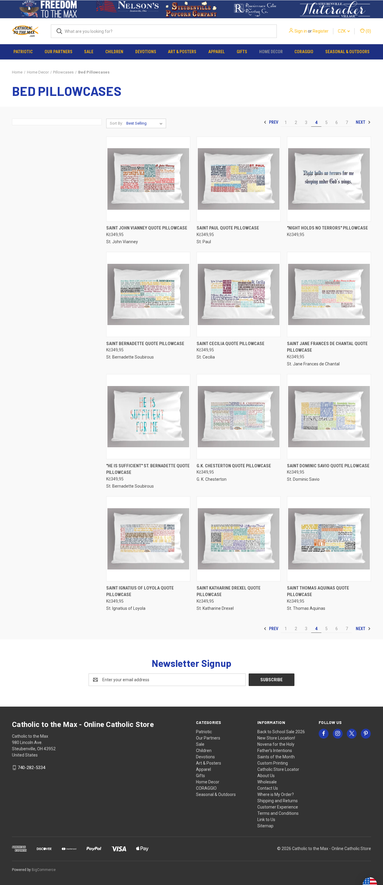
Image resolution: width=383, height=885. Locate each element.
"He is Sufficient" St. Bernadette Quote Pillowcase (148, 469)
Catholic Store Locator (278, 769)
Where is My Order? (275, 794)
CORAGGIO (303, 51)
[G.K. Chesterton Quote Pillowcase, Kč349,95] (238, 416)
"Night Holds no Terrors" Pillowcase (327, 228)
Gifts (242, 51)
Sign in (300, 31)
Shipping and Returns (277, 800)
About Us (266, 775)
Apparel (216, 51)
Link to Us (266, 819)
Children (114, 51)
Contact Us (267, 788)
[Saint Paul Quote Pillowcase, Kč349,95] (238, 179)
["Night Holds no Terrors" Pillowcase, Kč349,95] (329, 179)
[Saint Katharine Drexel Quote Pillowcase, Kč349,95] (238, 538)
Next (361, 122)
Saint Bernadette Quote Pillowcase (145, 343)
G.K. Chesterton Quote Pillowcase (234, 465)
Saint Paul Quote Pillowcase (228, 228)
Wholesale (267, 782)
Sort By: (116, 123)
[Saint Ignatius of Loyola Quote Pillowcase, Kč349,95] (148, 538)
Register (321, 31)
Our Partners (58, 51)
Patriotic (23, 51)
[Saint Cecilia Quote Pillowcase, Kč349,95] (238, 294)
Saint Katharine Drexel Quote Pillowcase (229, 591)
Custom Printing (272, 763)
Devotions (145, 51)
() (368, 31)
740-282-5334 (31, 767)
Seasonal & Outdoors (347, 51)
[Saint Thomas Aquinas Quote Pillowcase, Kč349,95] (329, 538)
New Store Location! (276, 738)
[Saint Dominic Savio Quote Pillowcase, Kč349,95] (329, 416)
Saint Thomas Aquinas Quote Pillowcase (318, 591)
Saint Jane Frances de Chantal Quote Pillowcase (327, 347)
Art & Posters (182, 51)
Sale (88, 51)
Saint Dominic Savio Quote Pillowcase (328, 465)
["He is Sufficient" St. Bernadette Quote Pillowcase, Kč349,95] (148, 416)
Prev (273, 122)
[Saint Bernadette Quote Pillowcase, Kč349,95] (148, 294)
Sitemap (265, 825)
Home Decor (271, 51)
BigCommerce (44, 870)
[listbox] (145, 123)
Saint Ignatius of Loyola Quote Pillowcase (140, 591)
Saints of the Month (276, 756)
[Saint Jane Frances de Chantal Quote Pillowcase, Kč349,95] (329, 294)
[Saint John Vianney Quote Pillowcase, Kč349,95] (148, 179)
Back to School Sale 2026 (281, 731)
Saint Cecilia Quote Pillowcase (231, 343)
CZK (342, 31)
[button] (48, 9)
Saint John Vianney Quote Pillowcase (146, 228)
